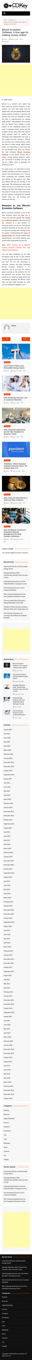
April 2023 (7, 893)
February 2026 (8, 754)
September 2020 (9, 1012)
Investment (7, 1131)
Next (24, 339)
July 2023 (7, 881)
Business (6, 41)
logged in (13, 553)
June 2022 (7, 934)
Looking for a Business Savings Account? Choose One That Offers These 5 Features (16, 247)
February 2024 (8, 852)
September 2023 (9, 873)
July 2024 (7, 832)
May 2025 (7, 791)
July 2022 (7, 930)
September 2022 (9, 922)
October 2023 (8, 869)
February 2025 (8, 803)
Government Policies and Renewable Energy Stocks (15, 568)
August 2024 (8, 828)
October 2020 (8, 1008)
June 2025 (7, 787)
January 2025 (8, 807)
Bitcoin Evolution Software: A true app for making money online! (20, 665)
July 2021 (7, 979)
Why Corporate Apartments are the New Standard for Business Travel (14, 432)
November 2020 (9, 1004)
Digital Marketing (9, 1118)
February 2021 (8, 992)
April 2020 (7, 1033)
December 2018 (9, 1090)
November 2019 (9, 1053)
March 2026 (7, 750)
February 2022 (8, 951)
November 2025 (9, 766)
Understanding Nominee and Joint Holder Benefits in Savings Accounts (15, 583)
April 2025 (7, 795)
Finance (6, 1122)
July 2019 (7, 1065)
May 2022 (7, 938)
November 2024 (9, 815)
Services (6, 1151)
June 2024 (7, 836)
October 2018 (8, 1098)
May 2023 (7, 889)
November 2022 (9, 914)
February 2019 (8, 1086)
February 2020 (8, 1041)
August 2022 (8, 926)
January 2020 (8, 1045)
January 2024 (8, 856)
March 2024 (7, 848)
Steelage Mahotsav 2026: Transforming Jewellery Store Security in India (16, 575)
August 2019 (8, 1061)
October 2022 (8, 918)
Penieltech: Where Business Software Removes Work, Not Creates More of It (15, 466)
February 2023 (8, 902)
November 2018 (9, 1094)
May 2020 (7, 1029)
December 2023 (9, 861)
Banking (6, 1110)
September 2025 (9, 774)
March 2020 (7, 1037)
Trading (6, 1159)
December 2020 (9, 1000)
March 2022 (7, 947)
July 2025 (7, 783)
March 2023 (7, 897)
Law (5, 1135)
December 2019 (9, 1049)
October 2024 (8, 820)
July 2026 (7, 733)
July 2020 (7, 1020)
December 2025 (9, 762)
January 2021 (8, 996)
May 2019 (7, 1074)
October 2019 (8, 1057)
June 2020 (7, 1024)
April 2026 (7, 746)
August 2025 (8, 779)
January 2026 (8, 758)
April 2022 (7, 942)
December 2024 (9, 811)
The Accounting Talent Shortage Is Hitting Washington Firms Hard (14, 602)
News (5, 1147)
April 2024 (7, 844)
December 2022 (9, 910)
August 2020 (8, 1016)
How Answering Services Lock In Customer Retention (14, 589)
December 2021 (9, 959)
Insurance (7, 1126)
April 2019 (7, 1078)
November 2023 (9, 865)
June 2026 (7, 738)
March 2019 (7, 1082)
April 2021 (7, 988)
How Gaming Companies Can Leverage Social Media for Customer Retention (15, 616)
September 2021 (9, 971)
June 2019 (7, 1070)
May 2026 (7, 742)
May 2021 (7, 983)
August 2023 (8, 877)
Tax (5, 1155)
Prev (7, 339)
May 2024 (7, 840)
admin (5, 39)
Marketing (7, 1143)
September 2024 (9, 824)
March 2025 (7, 799)
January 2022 (8, 955)
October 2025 (8, 770)
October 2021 (8, 967)
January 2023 (8, 906)
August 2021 (8, 975)
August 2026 (8, 729)
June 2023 (7, 885)
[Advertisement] (16, 80)
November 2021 (9, 963)
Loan (5, 1139)
